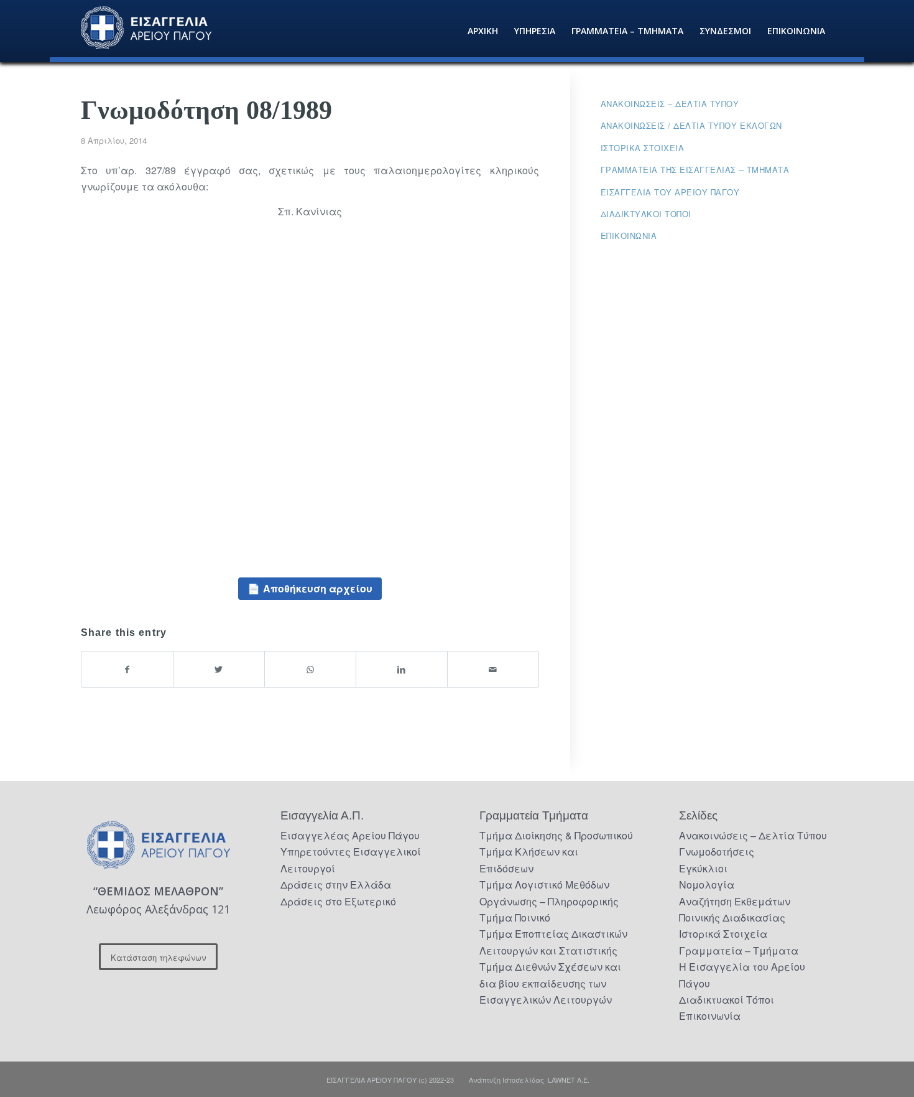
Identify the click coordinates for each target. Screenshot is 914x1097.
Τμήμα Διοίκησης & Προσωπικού (556, 835)
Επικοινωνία (629, 235)
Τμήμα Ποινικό (514, 917)
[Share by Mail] (493, 669)
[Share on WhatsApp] (310, 669)
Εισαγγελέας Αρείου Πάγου (350, 835)
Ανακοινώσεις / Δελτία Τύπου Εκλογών (691, 125)
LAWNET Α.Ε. (568, 1080)
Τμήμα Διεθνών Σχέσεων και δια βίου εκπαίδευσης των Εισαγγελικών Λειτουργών (550, 983)
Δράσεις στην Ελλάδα (335, 884)
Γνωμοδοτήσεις (716, 851)
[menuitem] (482, 31)
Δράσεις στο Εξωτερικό (338, 901)
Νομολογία (706, 884)
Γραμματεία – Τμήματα (738, 950)
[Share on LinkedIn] (401, 669)
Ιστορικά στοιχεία (643, 148)
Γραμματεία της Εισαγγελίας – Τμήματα (695, 169)
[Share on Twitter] (218, 669)
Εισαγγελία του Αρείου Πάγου (670, 192)
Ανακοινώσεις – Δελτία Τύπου (670, 104)
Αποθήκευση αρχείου (317, 588)
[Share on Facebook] (127, 669)
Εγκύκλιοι (703, 868)
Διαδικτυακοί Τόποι (646, 214)
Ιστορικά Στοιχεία (723, 934)
